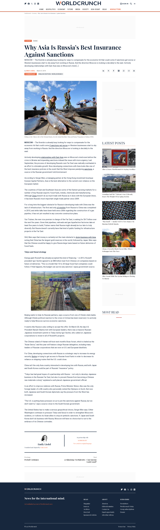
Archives (86, 509)
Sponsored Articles (90, 515)
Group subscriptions (127, 509)
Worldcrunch (27, 13)
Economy (61, 9)
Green (77, 9)
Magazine (87, 504)
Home (41, 9)
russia (35, 41)
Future (70, 9)
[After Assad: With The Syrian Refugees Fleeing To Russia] (119, 265)
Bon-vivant (95, 9)
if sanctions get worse (58, 145)
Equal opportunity (108, 512)
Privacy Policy (131, 527)
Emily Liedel (30, 71)
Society (85, 9)
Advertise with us (108, 515)
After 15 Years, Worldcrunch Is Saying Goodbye (118, 169)
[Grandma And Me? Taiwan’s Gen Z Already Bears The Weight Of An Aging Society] (119, 183)
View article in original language (82, 443)
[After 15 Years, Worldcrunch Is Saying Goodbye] (119, 158)
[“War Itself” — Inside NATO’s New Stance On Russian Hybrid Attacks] (119, 210)
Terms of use (122, 527)
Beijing (34, 356)
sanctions (88, 169)
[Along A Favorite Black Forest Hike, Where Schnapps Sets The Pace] (119, 238)
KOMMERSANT (30, 74)
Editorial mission (107, 506)
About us (105, 504)
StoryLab (87, 512)
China (34, 196)
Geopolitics (51, 9)
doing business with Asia (86, 237)
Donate (122, 512)
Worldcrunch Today (127, 506)
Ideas (104, 9)
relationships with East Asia (52, 157)
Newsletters (115, 9)
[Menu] (135, 4)
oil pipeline (61, 207)
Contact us (105, 509)
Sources (86, 506)
